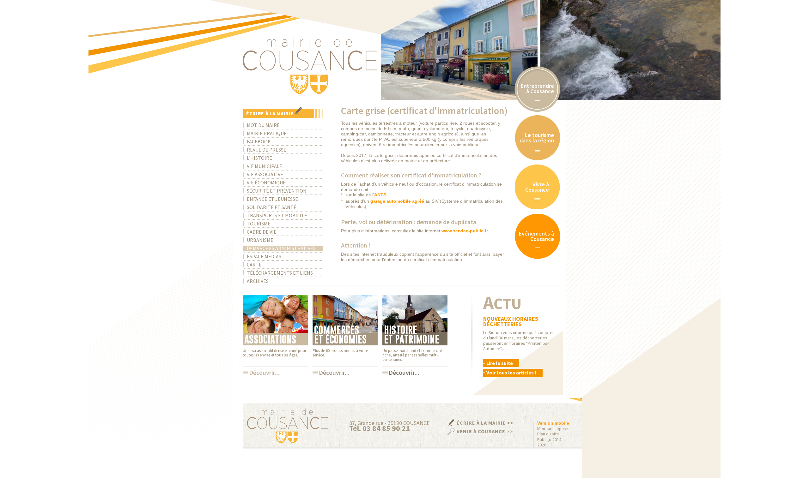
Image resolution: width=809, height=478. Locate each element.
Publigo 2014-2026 (550, 442)
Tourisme (259, 223)
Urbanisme (260, 239)
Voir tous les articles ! (511, 372)
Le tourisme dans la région (537, 137)
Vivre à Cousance (537, 187)
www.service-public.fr (464, 230)
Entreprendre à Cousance (537, 88)
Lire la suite (499, 363)
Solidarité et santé (271, 207)
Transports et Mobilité (277, 215)
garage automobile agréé (397, 201)
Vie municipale (264, 166)
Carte (254, 264)
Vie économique (266, 182)
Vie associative (265, 174)
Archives (258, 281)
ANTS (380, 194)
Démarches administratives (281, 248)
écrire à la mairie (270, 113)
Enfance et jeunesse (272, 198)
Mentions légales (553, 428)
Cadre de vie (262, 231)
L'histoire (259, 157)
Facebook (259, 141)
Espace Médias (264, 256)
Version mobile (553, 423)
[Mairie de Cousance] (310, 65)
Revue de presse (266, 149)
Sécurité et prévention (277, 190)
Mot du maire (263, 125)
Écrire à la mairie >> (485, 423)
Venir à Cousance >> (485, 431)
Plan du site (548, 434)
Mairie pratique (267, 133)
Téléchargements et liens (280, 272)
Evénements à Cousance (536, 236)
